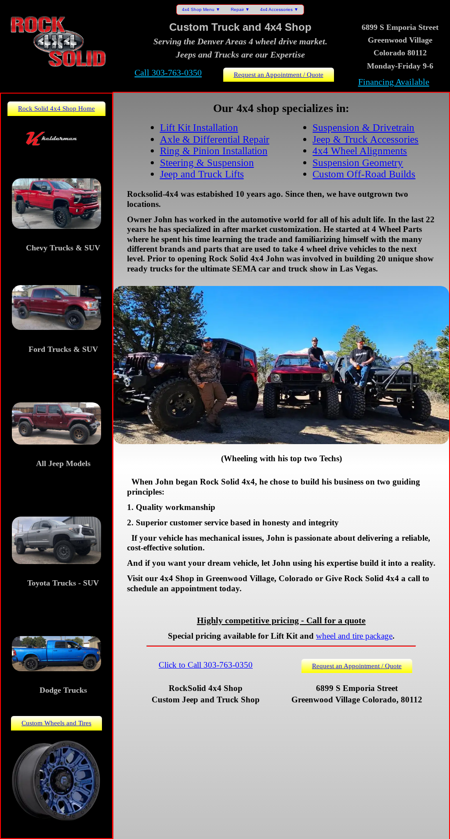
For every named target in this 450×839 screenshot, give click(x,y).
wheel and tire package (354, 635)
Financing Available (393, 82)
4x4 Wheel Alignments (359, 150)
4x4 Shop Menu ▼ (201, 9)
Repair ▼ (240, 9)
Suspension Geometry (357, 162)
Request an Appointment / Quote (278, 74)
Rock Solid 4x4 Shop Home (56, 108)
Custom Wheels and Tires (56, 723)
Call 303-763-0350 (168, 72)
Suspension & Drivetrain (363, 127)
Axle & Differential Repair (214, 139)
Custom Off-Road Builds (363, 174)
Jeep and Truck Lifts (202, 174)
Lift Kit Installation (199, 127)
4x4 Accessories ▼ (279, 9)
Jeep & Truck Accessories (365, 139)
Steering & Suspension (207, 162)
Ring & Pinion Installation (214, 150)
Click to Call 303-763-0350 (206, 664)
